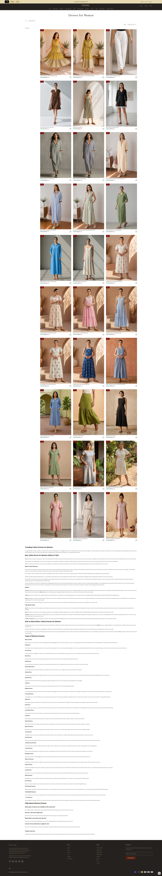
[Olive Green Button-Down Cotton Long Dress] (129, 232)
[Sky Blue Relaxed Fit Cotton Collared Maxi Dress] (63, 283)
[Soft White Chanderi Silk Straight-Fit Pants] (129, 78)
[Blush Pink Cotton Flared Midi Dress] (63, 540)
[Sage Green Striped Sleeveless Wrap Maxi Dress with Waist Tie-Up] (96, 232)
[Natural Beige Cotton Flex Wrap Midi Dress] (96, 540)
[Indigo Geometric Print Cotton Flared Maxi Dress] (96, 386)
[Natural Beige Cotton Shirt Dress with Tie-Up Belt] (129, 489)
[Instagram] (16, 861)
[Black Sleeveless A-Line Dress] (129, 438)
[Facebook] (10, 861)
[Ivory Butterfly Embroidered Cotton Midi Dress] (63, 386)
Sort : (125, 24)
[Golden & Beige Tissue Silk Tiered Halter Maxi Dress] (63, 78)
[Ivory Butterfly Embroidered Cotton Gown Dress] (129, 283)
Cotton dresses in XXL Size (79, 834)
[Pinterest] (19, 861)
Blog (145, 1)
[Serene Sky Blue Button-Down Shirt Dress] (63, 438)
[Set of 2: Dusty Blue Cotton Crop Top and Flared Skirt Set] (129, 386)
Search (146, 5)
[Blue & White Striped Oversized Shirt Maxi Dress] (63, 232)
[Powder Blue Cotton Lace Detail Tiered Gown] (129, 335)
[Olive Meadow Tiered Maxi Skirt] (96, 438)
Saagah (12, 1)
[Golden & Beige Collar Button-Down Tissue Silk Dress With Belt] (96, 78)
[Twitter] (13, 861)
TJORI (7, 1)
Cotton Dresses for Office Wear (31, 834)
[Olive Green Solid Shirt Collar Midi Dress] (63, 489)
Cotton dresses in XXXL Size (89, 834)
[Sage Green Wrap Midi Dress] (96, 129)
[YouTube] (22, 861)
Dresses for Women (32, 20)
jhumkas (98, 625)
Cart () (150, 5)
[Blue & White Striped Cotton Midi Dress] (96, 489)
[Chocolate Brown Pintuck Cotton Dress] (63, 129)
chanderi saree (42, 592)
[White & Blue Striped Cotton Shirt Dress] (96, 180)
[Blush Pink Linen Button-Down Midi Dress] (129, 540)
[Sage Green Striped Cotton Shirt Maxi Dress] (63, 180)
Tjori (26, 558)
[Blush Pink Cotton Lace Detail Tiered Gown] (96, 335)
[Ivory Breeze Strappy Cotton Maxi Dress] (96, 283)
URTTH (17, 1)
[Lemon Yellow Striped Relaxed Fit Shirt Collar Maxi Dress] (129, 180)
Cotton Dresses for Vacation (42, 834)
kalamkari (32, 618)
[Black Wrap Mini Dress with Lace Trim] (129, 129)
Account (141, 5)
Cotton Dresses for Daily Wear (54, 834)
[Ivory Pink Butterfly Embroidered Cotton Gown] (63, 335)
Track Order (150, 1)
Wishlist (142, 1)
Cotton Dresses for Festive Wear (67, 834)
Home (26, 20)
